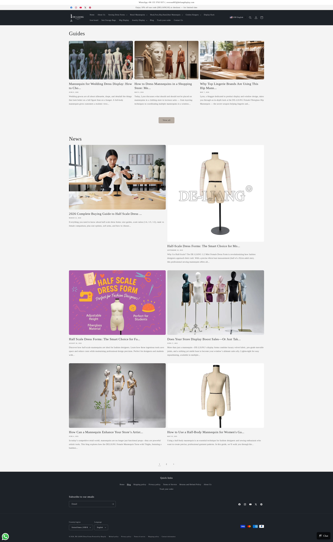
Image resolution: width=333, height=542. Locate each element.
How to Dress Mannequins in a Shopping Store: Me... (163, 86)
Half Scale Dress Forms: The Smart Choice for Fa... (104, 339)
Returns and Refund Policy (190, 484)
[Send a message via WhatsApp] (5, 536)
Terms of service (139, 536)
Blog (129, 484)
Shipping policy (139, 484)
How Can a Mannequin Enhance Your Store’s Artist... (106, 432)
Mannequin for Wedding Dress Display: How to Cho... (100, 86)
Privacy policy (154, 484)
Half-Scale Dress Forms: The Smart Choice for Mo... (203, 246)
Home (122, 484)
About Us (207, 484)
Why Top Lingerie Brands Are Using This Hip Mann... (229, 86)
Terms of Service (170, 484)
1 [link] (159, 464)
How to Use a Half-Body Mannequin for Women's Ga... (205, 432)
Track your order (167, 489)
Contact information (168, 536)
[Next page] (173, 464)
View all (166, 120)
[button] (118, 15)
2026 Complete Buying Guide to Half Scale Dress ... (105, 213)
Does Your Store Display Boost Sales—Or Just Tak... (204, 339)
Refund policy (114, 536)
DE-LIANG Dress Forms (83, 536)
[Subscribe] (113, 504)
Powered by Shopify (99, 536)
